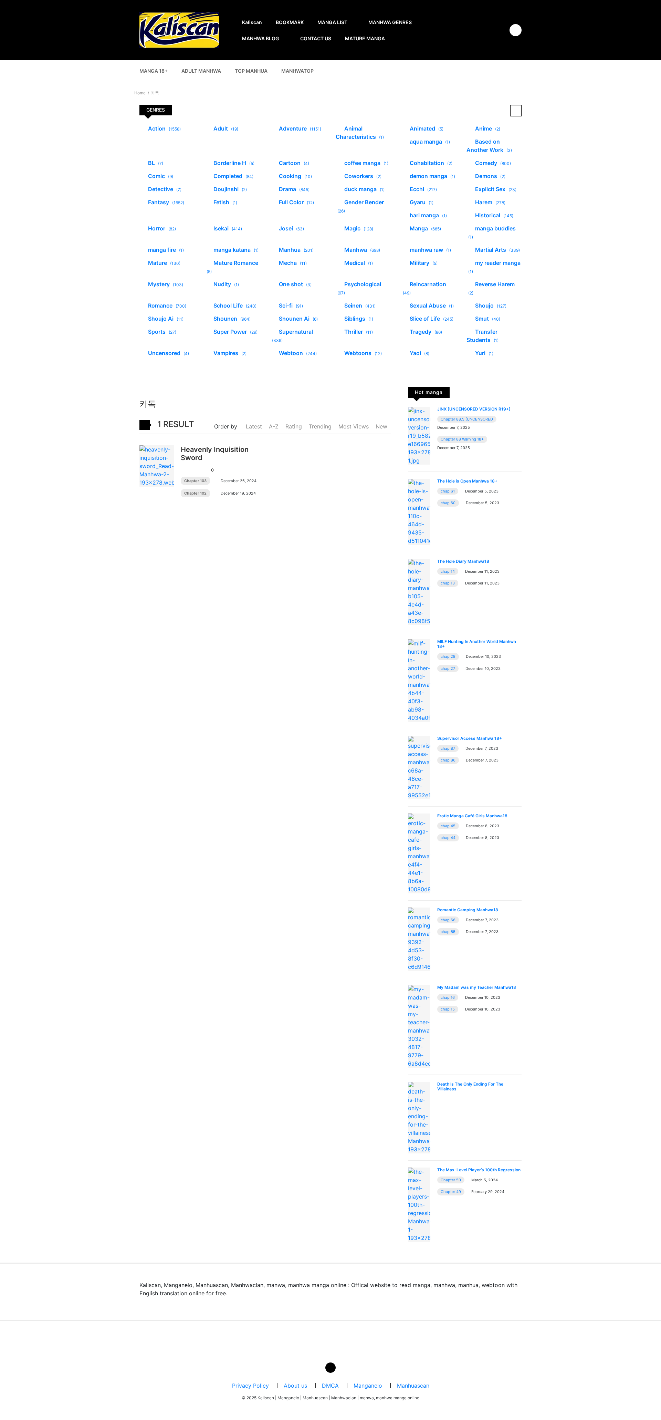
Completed (232, 176)
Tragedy (425, 331)
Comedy (492, 162)
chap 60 (448, 502)
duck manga (364, 189)
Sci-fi (290, 305)
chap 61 (448, 491)
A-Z (274, 426)
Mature (163, 262)
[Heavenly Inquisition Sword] (156, 465)
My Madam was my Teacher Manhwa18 (476, 987)
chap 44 (448, 837)
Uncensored (168, 353)
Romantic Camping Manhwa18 (467, 909)
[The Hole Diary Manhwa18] (419, 591)
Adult (225, 128)
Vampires (229, 353)
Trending (320, 426)
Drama (293, 189)
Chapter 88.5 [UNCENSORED (467, 419)
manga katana (235, 249)
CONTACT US (315, 38)
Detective (164, 189)
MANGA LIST (332, 22)
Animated (425, 128)
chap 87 (448, 748)
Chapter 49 (451, 1191)
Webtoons (362, 353)
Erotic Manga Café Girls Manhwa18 (472, 815)
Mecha (292, 262)
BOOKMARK (290, 22)
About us (295, 1385)
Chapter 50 (451, 1180)
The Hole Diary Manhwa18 (463, 561)
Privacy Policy (250, 1385)
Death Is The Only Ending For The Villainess (470, 1086)
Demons (489, 176)
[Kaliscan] (179, 30)
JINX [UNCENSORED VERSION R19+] (474, 409)
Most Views (353, 426)
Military (423, 262)
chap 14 (448, 571)
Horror (161, 228)
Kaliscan (252, 22)
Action (164, 128)
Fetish (224, 202)
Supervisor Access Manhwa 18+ (469, 738)
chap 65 (448, 931)
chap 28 (448, 656)
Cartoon (293, 162)
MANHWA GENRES (390, 22)
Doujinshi (229, 189)
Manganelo (368, 1385)
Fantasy (165, 202)
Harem (489, 202)
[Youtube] (330, 1367)
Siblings (358, 318)
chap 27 (448, 668)
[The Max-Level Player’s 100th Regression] (419, 1204)
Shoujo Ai (165, 318)
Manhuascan (413, 1385)
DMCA (330, 1385)
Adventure (299, 128)
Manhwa (361, 249)
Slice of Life (430, 318)
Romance (166, 305)
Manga (424, 228)
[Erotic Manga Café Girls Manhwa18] (419, 852)
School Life (234, 305)
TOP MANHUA (251, 71)
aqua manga (429, 141)
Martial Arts (497, 249)
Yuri (483, 353)
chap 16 (448, 997)
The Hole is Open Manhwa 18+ (467, 481)
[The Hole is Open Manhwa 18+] (419, 511)
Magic (358, 228)
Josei (290, 228)
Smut (487, 318)
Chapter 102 (195, 493)
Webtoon (297, 353)
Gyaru (420, 202)
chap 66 (448, 920)
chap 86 (448, 760)
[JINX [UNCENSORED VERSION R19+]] (419, 435)
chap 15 (448, 1009)
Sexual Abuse (431, 305)
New (381, 426)
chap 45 (448, 825)
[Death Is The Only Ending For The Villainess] (419, 1116)
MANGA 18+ (153, 71)
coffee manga (365, 162)
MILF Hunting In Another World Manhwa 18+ (476, 644)
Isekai (227, 228)
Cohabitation (430, 162)
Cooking (294, 176)
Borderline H (233, 162)
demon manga (431, 176)
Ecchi (422, 189)
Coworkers (362, 176)
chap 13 (448, 583)
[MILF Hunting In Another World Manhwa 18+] (419, 679)
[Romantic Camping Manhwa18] (419, 938)
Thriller (358, 331)
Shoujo (490, 305)
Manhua (295, 249)
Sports (161, 331)
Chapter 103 (195, 480)
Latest (254, 426)
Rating (293, 426)
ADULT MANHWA (201, 71)
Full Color (295, 202)
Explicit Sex (495, 189)
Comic (160, 176)
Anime (487, 128)
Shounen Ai (297, 318)
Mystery (165, 284)
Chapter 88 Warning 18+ (462, 439)
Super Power (235, 331)
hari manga (427, 215)
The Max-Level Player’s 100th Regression (479, 1169)
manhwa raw (429, 249)
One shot (294, 284)
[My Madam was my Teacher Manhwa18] (419, 1025)
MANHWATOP (297, 71)
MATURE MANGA (365, 38)
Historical (493, 215)
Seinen (359, 305)
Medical (358, 262)
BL (155, 162)
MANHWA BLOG (260, 38)
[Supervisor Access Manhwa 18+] (419, 767)
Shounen (231, 318)
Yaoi (418, 353)
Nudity (225, 284)
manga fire (165, 249)
